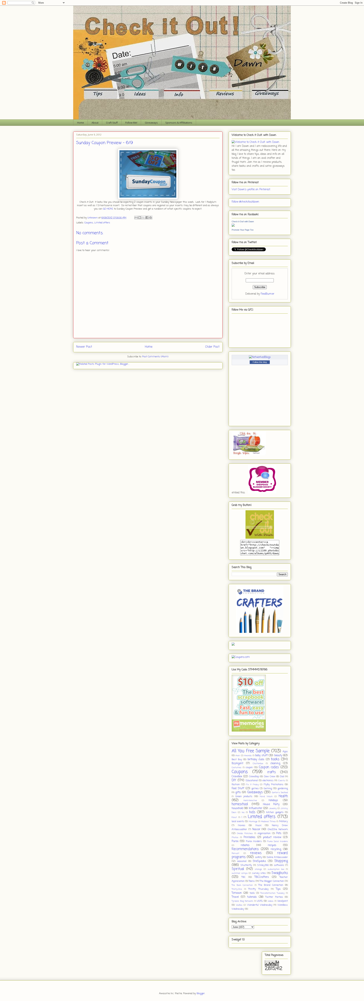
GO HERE (108, 209)
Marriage (253, 821)
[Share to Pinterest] (150, 217)
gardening (283, 788)
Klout (234, 817)
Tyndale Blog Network (242, 901)
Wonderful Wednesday (259, 905)
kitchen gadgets (274, 812)
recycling (276, 849)
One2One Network (278, 829)
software (279, 865)
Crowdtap (254, 776)
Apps (285, 751)
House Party (271, 804)
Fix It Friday (252, 784)
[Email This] (136, 217)
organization (264, 833)
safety (258, 857)
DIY (234, 780)
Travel (235, 897)
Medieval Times (268, 821)
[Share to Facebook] (147, 217)
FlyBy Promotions (273, 784)
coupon (249, 767)
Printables (249, 837)
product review (272, 837)
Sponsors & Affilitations (178, 122)
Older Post (212, 347)
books (275, 759)
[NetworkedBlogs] (260, 357)
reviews (255, 853)
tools (252, 893)
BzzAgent (237, 763)
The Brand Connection (270, 885)
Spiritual (238, 869)
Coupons (88, 223)
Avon (237, 755)
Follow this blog (260, 362)
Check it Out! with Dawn (243, 221)
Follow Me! (131, 122)
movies (241, 825)
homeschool (240, 804)
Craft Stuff (112, 122)
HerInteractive (250, 800)
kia (243, 812)
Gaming (268, 788)
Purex (235, 841)
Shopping (281, 861)
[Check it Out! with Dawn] (233, 226)
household (237, 808)
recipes (272, 845)
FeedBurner (267, 294)
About (95, 122)
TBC (244, 877)
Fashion (236, 784)
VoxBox (239, 905)
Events (281, 780)
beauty (278, 756)
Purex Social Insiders (277, 841)
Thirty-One (237, 889)
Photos (235, 837)
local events (238, 821)
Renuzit (235, 853)
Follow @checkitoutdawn (245, 202)
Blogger (201, 993)
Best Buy (237, 759)
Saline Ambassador (277, 857)
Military (283, 821)
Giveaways (151, 122)
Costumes (236, 767)
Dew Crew (269, 776)
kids (252, 812)
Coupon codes (269, 767)
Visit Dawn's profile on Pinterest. (251, 190)
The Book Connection (242, 885)
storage (258, 869)
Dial (282, 776)
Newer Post (84, 347)
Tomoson (237, 893)
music (258, 825)
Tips (278, 889)
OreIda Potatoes (245, 833)
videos (270, 901)
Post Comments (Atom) (155, 356)
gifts (238, 792)
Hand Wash (266, 796)
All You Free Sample (251, 751)
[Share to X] (143, 217)
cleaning (275, 763)
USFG (260, 901)
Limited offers (102, 223)
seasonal (241, 861)
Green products (244, 796)
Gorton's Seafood (280, 792)
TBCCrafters (261, 877)
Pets (278, 833)
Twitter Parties (274, 897)
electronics (268, 780)
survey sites (259, 873)
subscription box (276, 869)
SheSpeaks (259, 861)
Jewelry (273, 808)
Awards (248, 755)
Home (80, 122)
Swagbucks (279, 873)
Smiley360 (263, 865)
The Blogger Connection (272, 881)
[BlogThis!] (140, 217)
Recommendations (245, 849)
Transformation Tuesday (272, 893)
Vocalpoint (282, 901)
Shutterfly (246, 865)
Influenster (255, 808)
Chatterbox (258, 763)
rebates (245, 845)
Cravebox (237, 777)
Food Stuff (238, 788)
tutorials (252, 897)
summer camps (240, 873)
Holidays (273, 800)
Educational (252, 780)
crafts (271, 772)
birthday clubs (256, 760)
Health (283, 796)
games (255, 788)
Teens (252, 881)
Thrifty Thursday (258, 889)
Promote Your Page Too (242, 230)
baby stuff (261, 756)
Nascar (256, 829)
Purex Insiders (254, 841)
